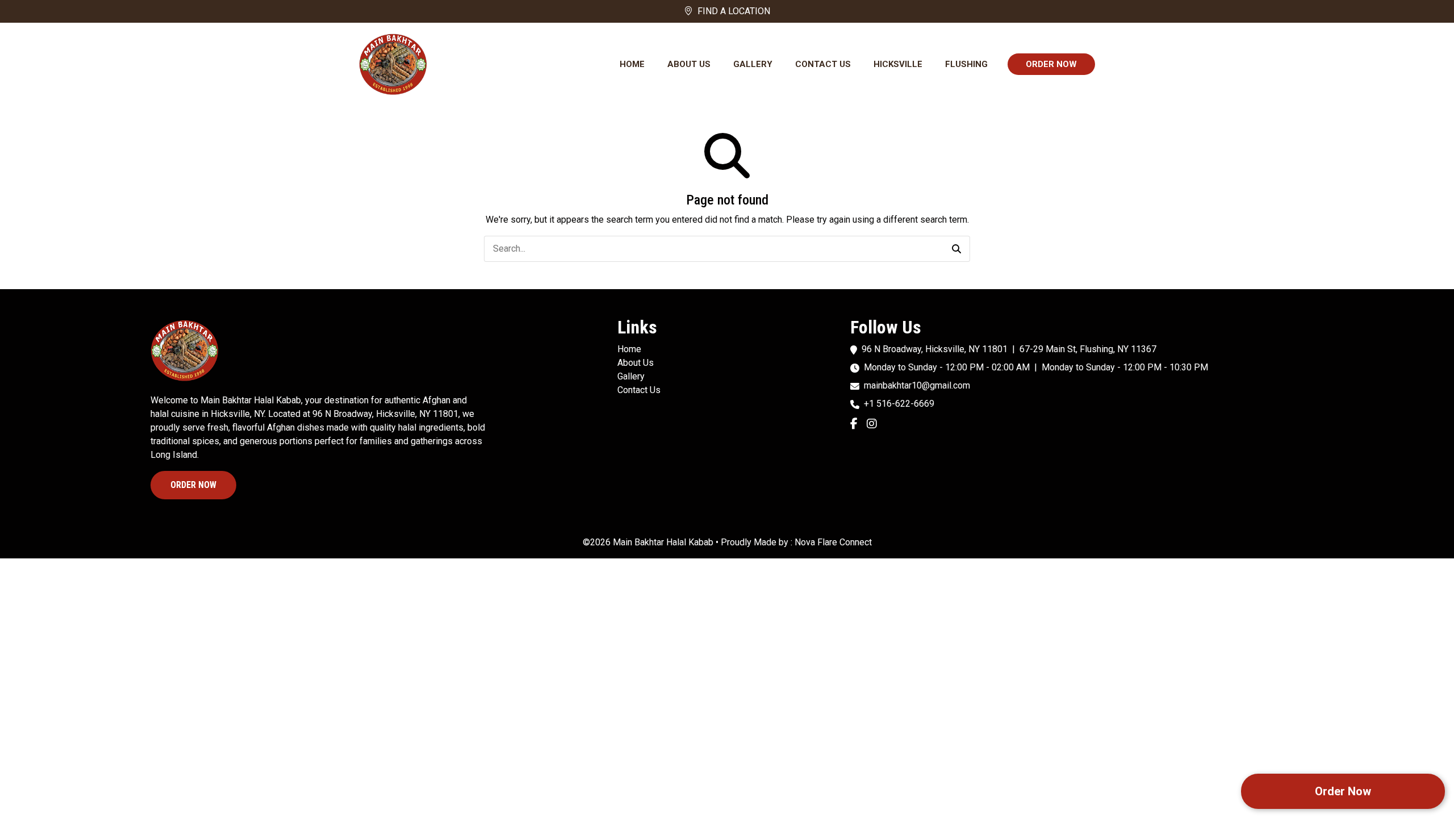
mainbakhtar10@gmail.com (917, 385)
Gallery (752, 64)
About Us (689, 64)
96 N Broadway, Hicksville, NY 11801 (935, 349)
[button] (956, 249)
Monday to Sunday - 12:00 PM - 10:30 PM (1125, 367)
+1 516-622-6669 (899, 403)
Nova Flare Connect (833, 542)
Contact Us (823, 64)
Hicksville (898, 64)
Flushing (966, 64)
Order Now (1051, 64)
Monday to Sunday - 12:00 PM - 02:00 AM (947, 367)
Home (632, 64)
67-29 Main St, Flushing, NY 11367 (1088, 349)
